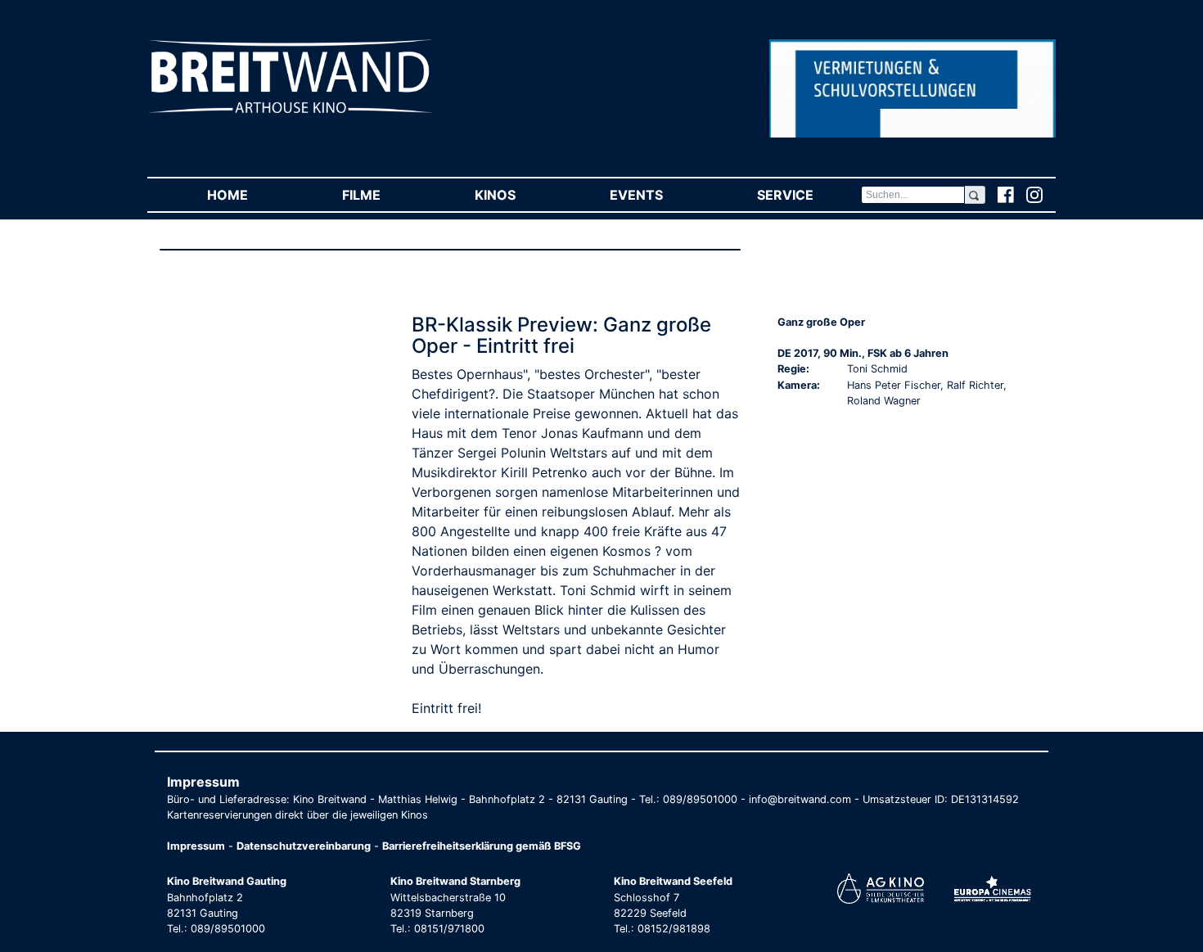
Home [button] (251, 195)
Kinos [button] (518, 195)
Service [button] (808, 195)
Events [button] (660, 195)
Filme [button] (384, 195)
